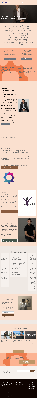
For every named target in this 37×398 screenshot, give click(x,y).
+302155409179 (31, 386)
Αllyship (8, 340)
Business (3, 340)
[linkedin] (34, 389)
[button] (22, 2)
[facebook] (29, 389)
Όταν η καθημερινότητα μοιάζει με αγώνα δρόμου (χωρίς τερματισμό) (18, 342)
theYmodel (12, 115)
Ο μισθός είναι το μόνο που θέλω (30, 343)
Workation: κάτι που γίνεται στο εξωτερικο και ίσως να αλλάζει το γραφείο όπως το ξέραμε (6, 343)
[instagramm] (32, 389)
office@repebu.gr (31, 384)
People (6, 340)
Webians (9, 396)
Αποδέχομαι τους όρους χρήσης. (8, 316)
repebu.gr (9, 393)
